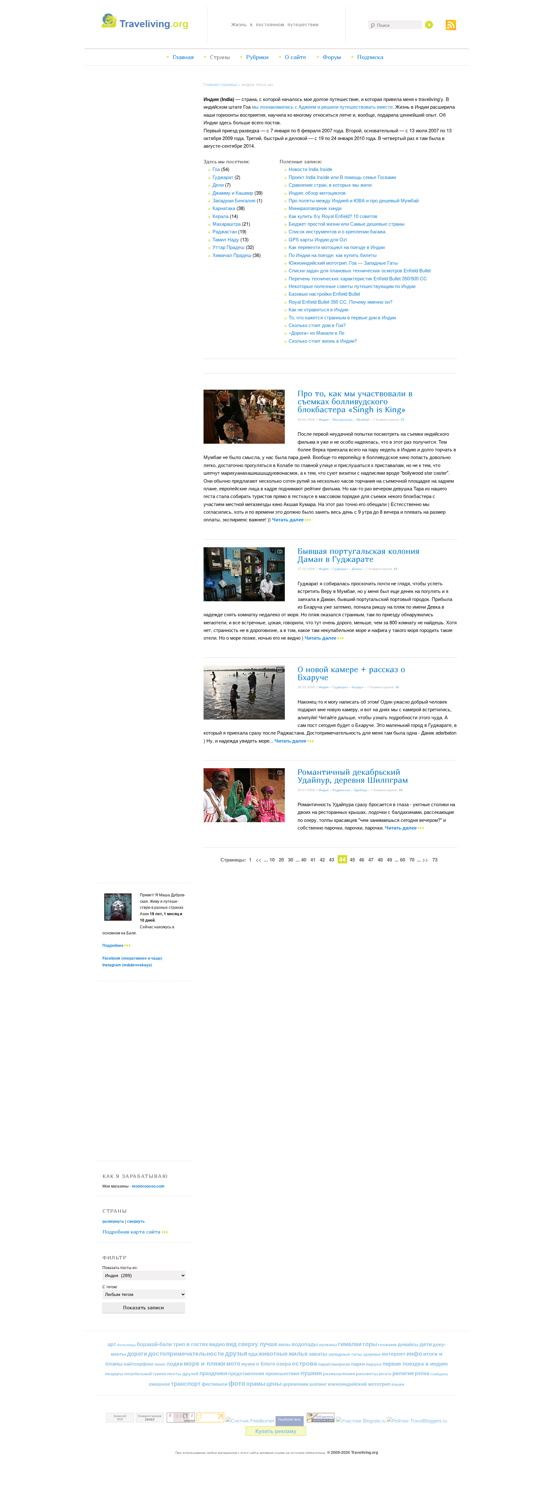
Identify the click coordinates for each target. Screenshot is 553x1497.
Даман (357, 568)
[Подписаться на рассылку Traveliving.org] (450, 28)
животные (273, 1353)
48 (397, 687)
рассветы (367, 1373)
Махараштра (226, 223)
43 (331, 859)
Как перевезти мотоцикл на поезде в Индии (337, 247)
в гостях (197, 1344)
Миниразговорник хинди (315, 208)
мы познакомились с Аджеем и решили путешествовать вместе (322, 106)
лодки (174, 1363)
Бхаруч (358, 687)
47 (370, 859)
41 (313, 859)
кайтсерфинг (139, 1363)
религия (403, 1373)
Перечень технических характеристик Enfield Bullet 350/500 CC (358, 278)
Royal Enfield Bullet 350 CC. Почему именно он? (340, 301)
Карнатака (223, 208)
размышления (339, 1373)
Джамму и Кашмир (232, 192)
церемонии (295, 1383)
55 (403, 419)
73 (434, 859)
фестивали (215, 1383)
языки (397, 1384)
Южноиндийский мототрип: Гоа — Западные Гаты (343, 262)
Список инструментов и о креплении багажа (337, 231)
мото (233, 1363)
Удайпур (360, 790)
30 (290, 859)
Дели (218, 184)
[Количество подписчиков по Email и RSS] (250, 1420)
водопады (305, 1344)
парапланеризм (334, 1364)
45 (352, 859)
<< (258, 859)
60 (402, 859)
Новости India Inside (310, 169)
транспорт (186, 1383)
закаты (318, 1353)
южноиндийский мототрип (359, 1383)
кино (160, 1364)
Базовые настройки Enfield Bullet (324, 293)
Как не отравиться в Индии (318, 309)
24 (395, 568)
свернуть (136, 1221)
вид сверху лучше (251, 1344)
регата (385, 1373)
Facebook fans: (289, 1419)
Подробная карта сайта (132, 1231)
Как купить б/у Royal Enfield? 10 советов (333, 216)
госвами (387, 1344)
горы (370, 1343)
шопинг (318, 1383)
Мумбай (363, 419)
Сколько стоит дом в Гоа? (317, 325)
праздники (213, 1373)
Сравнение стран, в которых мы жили (330, 184)
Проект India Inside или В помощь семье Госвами (342, 177)
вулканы (328, 1344)
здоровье (372, 1354)
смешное (159, 1383)
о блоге (265, 1363)
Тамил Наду (225, 239)
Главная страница (220, 84)
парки (358, 1363)
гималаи (350, 1344)
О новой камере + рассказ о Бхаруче (351, 673)
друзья (236, 1353)
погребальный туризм (145, 1373)
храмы (255, 1383)
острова (304, 1363)
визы (284, 1344)
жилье (298, 1353)
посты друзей (182, 1373)
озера (283, 1363)
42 (322, 859)
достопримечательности (186, 1353)
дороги (137, 1353)
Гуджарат (222, 177)
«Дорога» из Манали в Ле (316, 332)
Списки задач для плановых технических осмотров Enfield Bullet (360, 270)
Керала (220, 216)
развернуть (113, 1221)
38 (401, 790)
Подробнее (113, 945)
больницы (126, 1344)
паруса (373, 1364)
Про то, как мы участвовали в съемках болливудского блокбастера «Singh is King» (355, 401)
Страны (220, 57)
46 (361, 859)
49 (389, 859)
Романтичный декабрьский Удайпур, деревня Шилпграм (353, 776)
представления (246, 1373)
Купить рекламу (275, 1431)
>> (425, 859)
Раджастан (224, 231)
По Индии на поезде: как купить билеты (333, 255)
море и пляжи (204, 1363)
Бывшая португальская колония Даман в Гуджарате (359, 555)
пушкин (311, 1373)
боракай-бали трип (161, 1344)
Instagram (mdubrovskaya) (127, 965)
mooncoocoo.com (148, 1186)
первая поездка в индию (415, 1363)
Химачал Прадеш (231, 255)
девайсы (408, 1344)
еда (253, 1353)
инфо (414, 1353)
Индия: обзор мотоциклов (317, 192)
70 (411, 859)
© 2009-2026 (352, 1452)
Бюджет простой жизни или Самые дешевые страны (347, 223)
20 (281, 859)
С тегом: (109, 1286)
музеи (248, 1364)
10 (272, 859)
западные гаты (345, 1354)
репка (422, 1373)
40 (303, 859)
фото (236, 1383)
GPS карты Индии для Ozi (318, 239)
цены (273, 1383)
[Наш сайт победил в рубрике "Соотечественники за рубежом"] (321, 1420)
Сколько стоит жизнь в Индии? (323, 340)
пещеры (114, 1373)
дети (426, 1344)
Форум (332, 57)
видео (217, 1344)
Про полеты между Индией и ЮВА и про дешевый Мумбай (354, 200)
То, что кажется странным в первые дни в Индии (342, 317)
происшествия (282, 1373)
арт (112, 1344)
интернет (393, 1353)
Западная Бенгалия (233, 200)
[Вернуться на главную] (146, 27)
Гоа (216, 169)
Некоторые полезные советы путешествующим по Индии (352, 286)
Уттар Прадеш (228, 247)
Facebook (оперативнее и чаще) (132, 958)
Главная (183, 57)
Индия (324, 419)
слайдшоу (439, 1373)
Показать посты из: (120, 1267)
